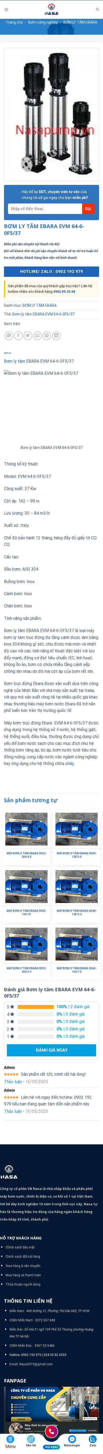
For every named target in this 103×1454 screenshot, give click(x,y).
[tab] (51, 353)
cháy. (69, 763)
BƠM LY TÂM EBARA (80, 22)
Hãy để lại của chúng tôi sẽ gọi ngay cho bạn (55, 195)
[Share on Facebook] (18, 335)
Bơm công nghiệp (43, 22)
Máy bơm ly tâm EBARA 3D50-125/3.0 (77, 855)
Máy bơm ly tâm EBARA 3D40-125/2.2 (77, 912)
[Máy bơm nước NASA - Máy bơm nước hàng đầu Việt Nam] (51, 9)
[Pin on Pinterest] (47, 335)
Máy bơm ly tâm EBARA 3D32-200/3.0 (26, 970)
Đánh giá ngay (52, 1050)
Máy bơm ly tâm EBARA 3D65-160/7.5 (77, 970)
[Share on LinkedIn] (56, 335)
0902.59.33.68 (64, 292)
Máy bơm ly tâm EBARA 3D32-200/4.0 (26, 855)
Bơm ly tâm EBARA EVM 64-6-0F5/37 (43, 314)
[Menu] (6, 9)
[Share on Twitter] (28, 335)
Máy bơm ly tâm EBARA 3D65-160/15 (26, 912)
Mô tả (7, 353)
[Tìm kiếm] (97, 9)
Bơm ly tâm (14, 361)
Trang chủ (14, 22)
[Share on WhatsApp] (8, 335)
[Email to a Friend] (37, 335)
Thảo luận (13, 1081)
